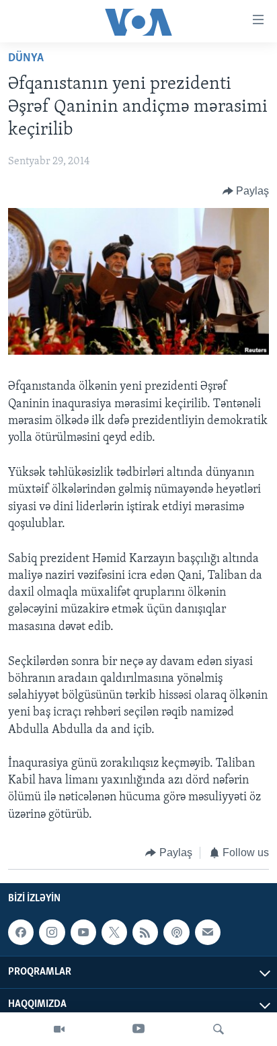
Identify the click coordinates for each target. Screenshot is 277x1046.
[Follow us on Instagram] (52, 932)
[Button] (246, 191)
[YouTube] (138, 1029)
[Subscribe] (208, 932)
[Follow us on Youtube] (83, 932)
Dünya (26, 59)
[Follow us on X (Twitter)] (114, 932)
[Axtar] (218, 1029)
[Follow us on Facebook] (21, 932)
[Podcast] (176, 932)
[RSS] (145, 932)
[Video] (59, 1029)
